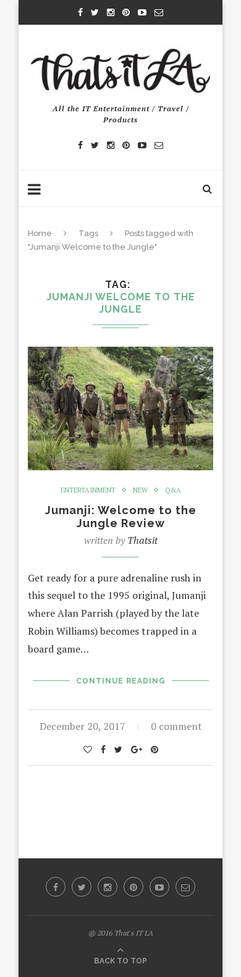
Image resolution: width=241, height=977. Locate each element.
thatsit (142, 540)
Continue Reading (121, 681)
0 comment (176, 726)
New (140, 490)
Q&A (173, 490)
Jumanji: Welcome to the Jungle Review (121, 517)
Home (40, 233)
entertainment (88, 490)
